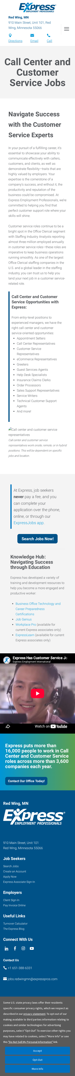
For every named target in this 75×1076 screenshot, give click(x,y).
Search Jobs (11, 866)
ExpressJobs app (29, 522)
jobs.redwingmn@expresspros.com (32, 979)
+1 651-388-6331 (20, 968)
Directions (15, 41)
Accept (37, 1051)
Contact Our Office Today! (26, 781)
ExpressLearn (25, 635)
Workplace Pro (26, 624)
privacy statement (34, 1014)
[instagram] (23, 948)
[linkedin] (6, 948)
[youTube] (32, 948)
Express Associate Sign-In (19, 881)
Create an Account (14, 871)
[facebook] (15, 948)
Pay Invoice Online (14, 905)
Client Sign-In (11, 900)
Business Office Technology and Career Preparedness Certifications (38, 609)
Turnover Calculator (15, 923)
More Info (37, 1069)
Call (49, 41)
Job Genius (24, 619)
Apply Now (10, 876)
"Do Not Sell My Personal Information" (30, 1042)
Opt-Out (37, 1060)
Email (34, 41)
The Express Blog (13, 928)
